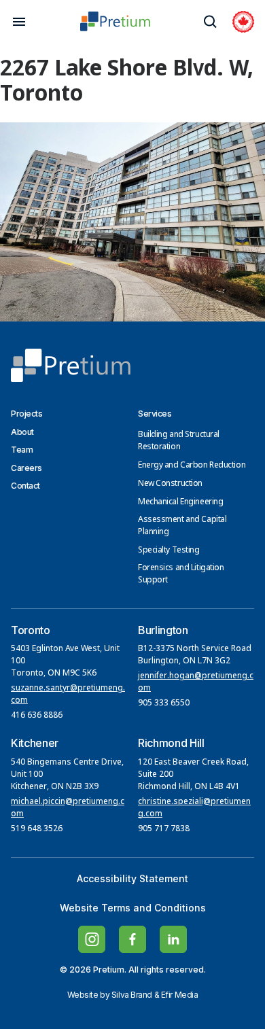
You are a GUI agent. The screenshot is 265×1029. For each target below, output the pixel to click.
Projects (26, 413)
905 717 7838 (164, 829)
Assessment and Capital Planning (182, 526)
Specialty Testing (169, 550)
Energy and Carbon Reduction (191, 465)
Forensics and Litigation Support (181, 574)
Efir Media (179, 995)
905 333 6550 (164, 703)
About (22, 432)
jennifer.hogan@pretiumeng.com (195, 682)
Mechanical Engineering (180, 502)
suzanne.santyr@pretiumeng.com (68, 694)
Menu (19, 22)
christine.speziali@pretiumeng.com (194, 808)
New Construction (170, 483)
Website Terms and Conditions (133, 907)
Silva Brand (131, 995)
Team (22, 449)
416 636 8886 (37, 715)
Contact (25, 486)
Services (154, 413)
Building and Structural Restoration (178, 441)
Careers (26, 468)
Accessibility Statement (132, 878)
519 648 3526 (38, 829)
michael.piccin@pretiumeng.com (67, 808)
